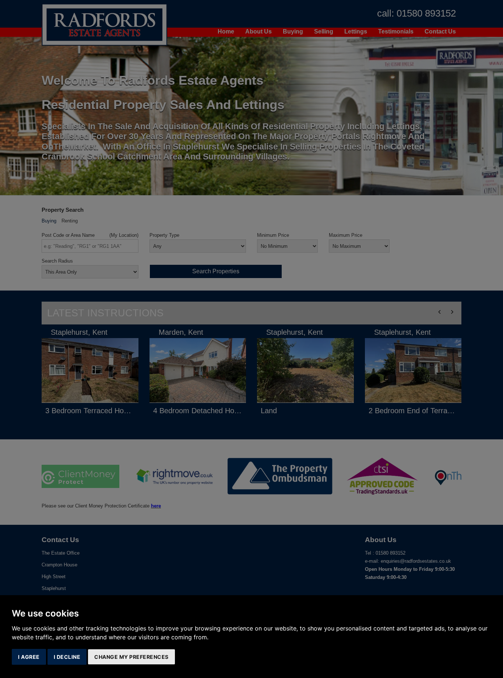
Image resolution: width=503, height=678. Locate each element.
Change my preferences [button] (131, 657)
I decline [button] (67, 657)
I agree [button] (29, 657)
